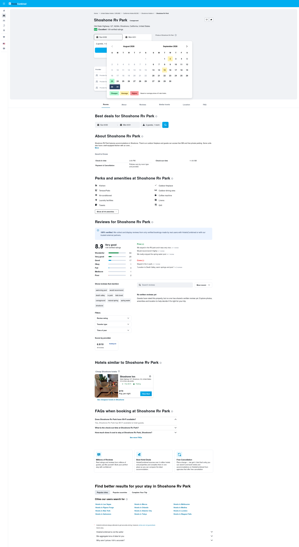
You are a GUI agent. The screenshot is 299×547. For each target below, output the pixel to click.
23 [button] (112, 81)
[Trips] (4, 37)
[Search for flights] (4, 10)
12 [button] (129, 70)
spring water (125, 300)
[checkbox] (106, 346)
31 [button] (118, 86)
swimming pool (101, 290)
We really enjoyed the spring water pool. (155, 254)
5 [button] (128, 64)
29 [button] (146, 81)
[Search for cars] (4, 20)
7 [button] (140, 64)
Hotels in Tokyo (140, 514)
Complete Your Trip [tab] (139, 492)
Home (96, 13)
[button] (4, 3)
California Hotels (128, 13)
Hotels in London (180, 511)
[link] (110, 399)
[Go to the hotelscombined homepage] (17, 3)
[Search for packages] (4, 25)
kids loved (119, 295)
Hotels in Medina (180, 507)
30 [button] (112, 86)
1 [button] (145, 58)
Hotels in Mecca (140, 504)
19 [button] (129, 75)
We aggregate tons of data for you (110, 536)
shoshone (99, 305)
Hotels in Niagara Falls (183, 514)
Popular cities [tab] (102, 492)
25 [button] (123, 81)
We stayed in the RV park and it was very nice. (158, 247)
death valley (100, 295)
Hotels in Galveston (103, 514)
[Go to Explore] (4, 30)
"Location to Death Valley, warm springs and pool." (159, 267)
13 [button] (134, 70)
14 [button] (140, 70)
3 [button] (117, 64)
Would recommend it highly (150, 251)
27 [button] (134, 81)
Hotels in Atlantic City (143, 511)
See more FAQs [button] (136, 437)
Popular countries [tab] (120, 492)
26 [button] (129, 81)
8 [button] (145, 64)
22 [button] (146, 75)
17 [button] (118, 75)
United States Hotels (107, 13)
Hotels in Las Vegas (103, 504)
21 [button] (140, 75)
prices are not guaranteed (147, 525)
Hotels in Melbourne (182, 504)
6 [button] (134, 64)
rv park (110, 295)
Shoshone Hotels (146, 13)
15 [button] (146, 70)
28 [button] (140, 81)
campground (100, 300)
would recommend (116, 290)
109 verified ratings (115, 29)
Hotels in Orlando (141, 507)
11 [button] (123, 70)
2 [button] (112, 64)
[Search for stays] (4, 15)
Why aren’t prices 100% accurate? (110, 540)
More (97, 148)
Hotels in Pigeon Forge (104, 507)
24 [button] (118, 81)
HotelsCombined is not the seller (109, 532)
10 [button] (118, 70)
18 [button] (123, 75)
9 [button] (112, 70)
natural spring (113, 300)
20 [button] (134, 75)
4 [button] (123, 64)
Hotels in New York (102, 511)
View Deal (146, 394)
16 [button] (112, 75)
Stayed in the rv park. (148, 264)
